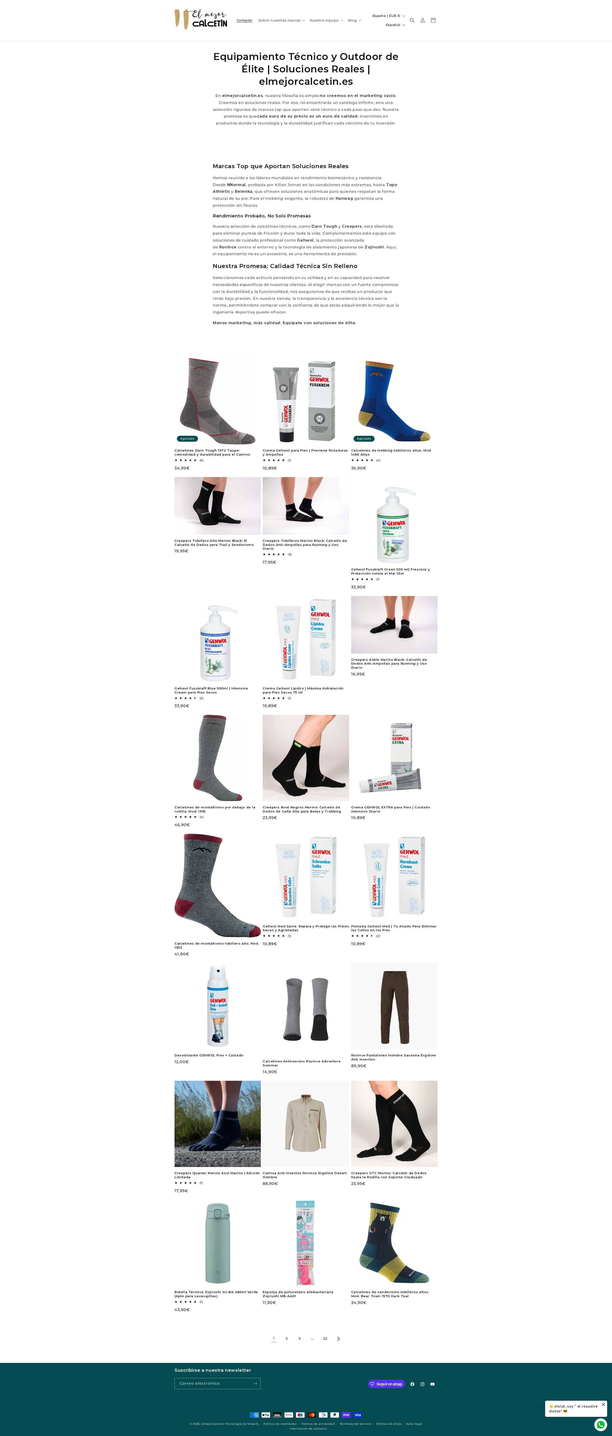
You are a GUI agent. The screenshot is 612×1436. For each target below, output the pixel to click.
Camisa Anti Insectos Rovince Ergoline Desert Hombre (305, 1175)
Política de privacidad (318, 1423)
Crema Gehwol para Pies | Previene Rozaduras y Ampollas (305, 452)
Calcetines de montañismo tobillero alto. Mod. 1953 (217, 945)
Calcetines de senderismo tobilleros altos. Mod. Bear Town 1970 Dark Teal (390, 1294)
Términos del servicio (356, 1423)
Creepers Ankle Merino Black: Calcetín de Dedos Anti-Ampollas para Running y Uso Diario (389, 664)
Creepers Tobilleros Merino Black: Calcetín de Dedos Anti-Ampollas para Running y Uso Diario (305, 545)
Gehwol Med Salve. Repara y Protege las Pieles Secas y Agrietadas (306, 928)
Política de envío (388, 1423)
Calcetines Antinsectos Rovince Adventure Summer (302, 1063)
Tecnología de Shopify (242, 1423)
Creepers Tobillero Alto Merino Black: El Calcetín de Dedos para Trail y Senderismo (214, 543)
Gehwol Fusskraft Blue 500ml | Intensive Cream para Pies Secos (211, 690)
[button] (281, 20)
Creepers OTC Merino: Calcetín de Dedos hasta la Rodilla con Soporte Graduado (389, 1175)
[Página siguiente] (338, 1339)
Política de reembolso (280, 1423)
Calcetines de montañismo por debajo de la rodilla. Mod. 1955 (215, 809)
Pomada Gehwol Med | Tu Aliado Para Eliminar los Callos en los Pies (394, 928)
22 (325, 1338)
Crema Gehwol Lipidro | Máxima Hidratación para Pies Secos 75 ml (303, 690)
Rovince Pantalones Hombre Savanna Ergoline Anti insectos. (393, 1057)
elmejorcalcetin (213, 1423)
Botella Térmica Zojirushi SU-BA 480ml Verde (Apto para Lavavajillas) (216, 1294)
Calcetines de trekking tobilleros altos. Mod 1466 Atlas (391, 452)
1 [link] (274, 1338)
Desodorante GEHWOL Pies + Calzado (209, 1055)
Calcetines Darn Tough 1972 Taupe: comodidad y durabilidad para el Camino (212, 452)
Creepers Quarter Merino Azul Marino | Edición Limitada (217, 1175)
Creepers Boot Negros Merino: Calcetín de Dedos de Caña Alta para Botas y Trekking (302, 809)
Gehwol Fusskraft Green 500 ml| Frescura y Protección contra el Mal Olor (390, 571)
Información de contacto (308, 1428)
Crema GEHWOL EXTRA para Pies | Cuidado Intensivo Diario (390, 809)
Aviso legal (414, 1423)
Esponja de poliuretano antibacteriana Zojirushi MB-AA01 (298, 1294)
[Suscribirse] (255, 1383)
